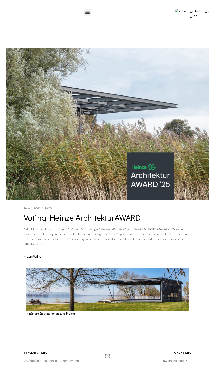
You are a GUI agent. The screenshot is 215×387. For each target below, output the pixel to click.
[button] (87, 12)
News (48, 207)
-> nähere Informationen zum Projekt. (51, 313)
